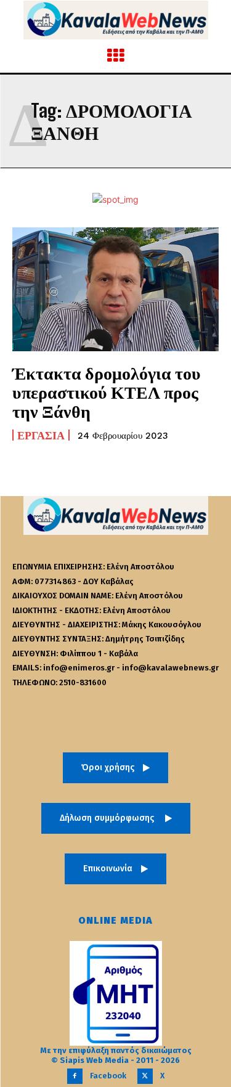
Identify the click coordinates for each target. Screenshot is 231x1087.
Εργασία (41, 435)
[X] (145, 1076)
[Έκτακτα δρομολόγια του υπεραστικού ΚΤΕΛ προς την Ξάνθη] (115, 289)
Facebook (108, 1075)
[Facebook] (75, 1076)
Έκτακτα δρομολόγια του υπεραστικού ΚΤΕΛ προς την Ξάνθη (106, 391)
